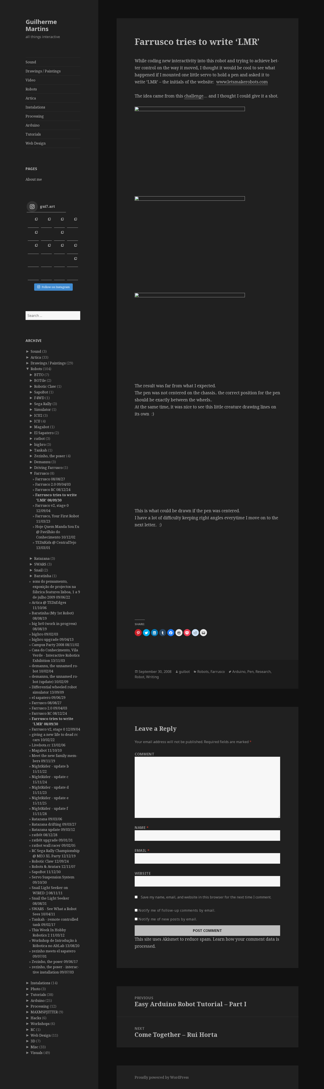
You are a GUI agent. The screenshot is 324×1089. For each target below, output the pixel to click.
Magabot (41, 426)
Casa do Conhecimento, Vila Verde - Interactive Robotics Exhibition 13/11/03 (56, 655)
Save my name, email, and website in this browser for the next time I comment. (206, 897)
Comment (144, 754)
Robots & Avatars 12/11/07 (53, 866)
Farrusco (41, 473)
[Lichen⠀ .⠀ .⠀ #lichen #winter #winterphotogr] (72, 235)
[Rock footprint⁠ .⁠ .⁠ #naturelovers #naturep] (33, 274)
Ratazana (42, 558)
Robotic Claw (45, 386)
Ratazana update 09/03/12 (53, 829)
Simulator (42, 409)
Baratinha (42, 575)
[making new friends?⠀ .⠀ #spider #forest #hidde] (46, 261)
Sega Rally (43, 403)
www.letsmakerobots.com (242, 82)
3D (33, 1041)
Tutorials (33, 134)
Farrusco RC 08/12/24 (52, 489)
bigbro (40, 444)
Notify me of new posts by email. (167, 919)
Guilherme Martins (41, 25)
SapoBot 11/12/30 (46, 871)
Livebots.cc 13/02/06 (48, 745)
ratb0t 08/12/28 (44, 834)
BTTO (39, 374)
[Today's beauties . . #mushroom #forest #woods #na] (72, 248)
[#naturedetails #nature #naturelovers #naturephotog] (46, 274)
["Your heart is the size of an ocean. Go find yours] (33, 222)
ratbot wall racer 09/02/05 (54, 845)
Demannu (42, 461)
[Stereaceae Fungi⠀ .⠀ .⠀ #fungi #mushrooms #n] (59, 248)
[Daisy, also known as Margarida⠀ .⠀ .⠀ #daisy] (59, 235)
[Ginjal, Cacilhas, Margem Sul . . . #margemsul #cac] (59, 222)
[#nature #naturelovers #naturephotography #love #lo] (59, 274)
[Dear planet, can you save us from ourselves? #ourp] (72, 274)
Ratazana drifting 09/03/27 (54, 824)
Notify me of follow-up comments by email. (176, 910)
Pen (250, 671)
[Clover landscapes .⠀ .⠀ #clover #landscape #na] (33, 248)
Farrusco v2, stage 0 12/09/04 (56, 729)
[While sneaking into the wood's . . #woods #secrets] (72, 261)
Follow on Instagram (56, 287)
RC (33, 1029)
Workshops (40, 1023)
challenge (193, 96)
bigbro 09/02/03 (45, 634)
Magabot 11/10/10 (47, 750)
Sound (31, 62)
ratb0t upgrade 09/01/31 (52, 840)
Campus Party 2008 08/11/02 (55, 644)
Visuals (37, 1052)
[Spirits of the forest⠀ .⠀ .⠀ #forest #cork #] (33, 261)
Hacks (36, 1018)
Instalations (35, 107)
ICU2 (38, 415)
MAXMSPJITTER (44, 1012)
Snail (38, 570)
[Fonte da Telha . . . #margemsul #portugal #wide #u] (46, 222)
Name (142, 827)
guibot (184, 671)
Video (30, 80)
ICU (37, 421)
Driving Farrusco (48, 467)
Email (142, 850)
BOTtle (40, 380)
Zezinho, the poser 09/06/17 (55, 961)
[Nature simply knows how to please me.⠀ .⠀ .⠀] (46, 235)
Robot (139, 676)
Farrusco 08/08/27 (50, 479)
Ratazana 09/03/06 (47, 819)
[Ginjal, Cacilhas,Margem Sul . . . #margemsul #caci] (72, 222)
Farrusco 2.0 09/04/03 (53, 484)
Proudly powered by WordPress (162, 1077)
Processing (35, 116)
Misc (34, 1047)
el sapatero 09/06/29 (48, 697)
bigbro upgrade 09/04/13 (53, 639)
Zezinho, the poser (49, 456)
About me (34, 179)
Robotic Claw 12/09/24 (50, 861)
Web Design (36, 143)
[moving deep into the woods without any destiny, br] (59, 261)
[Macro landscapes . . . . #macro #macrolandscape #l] (33, 235)
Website (143, 873)
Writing (152, 676)
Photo (35, 988)
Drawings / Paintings (43, 71)
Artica (31, 98)
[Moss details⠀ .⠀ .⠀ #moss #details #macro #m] (46, 248)
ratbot (39, 438)
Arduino (32, 125)
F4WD (39, 397)
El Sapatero (44, 432)
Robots (31, 89)
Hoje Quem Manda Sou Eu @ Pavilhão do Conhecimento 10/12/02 (57, 532)
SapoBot (41, 392)
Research (263, 671)
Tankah (40, 450)
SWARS (40, 564)
